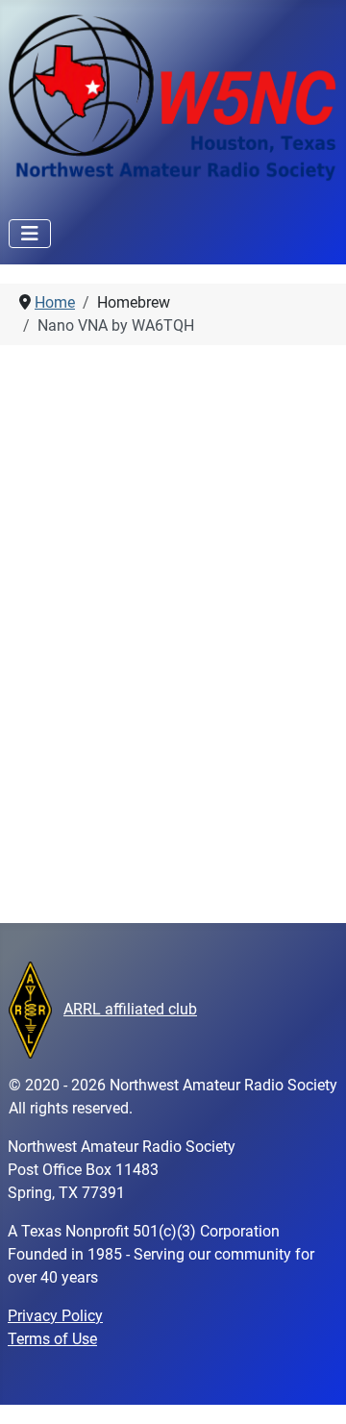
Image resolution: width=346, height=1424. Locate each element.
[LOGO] (30, 1009)
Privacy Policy (55, 1316)
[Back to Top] (312, 1388)
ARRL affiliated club (130, 1009)
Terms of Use (52, 1339)
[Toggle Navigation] (30, 233)
